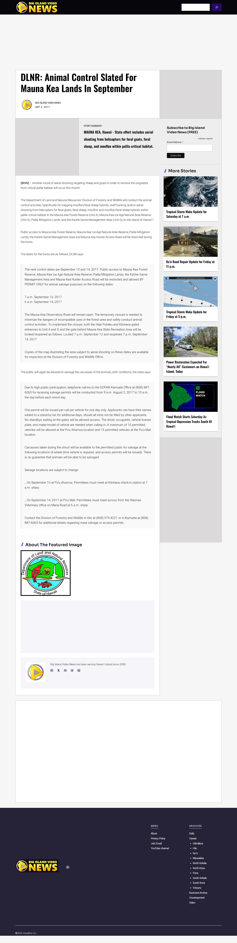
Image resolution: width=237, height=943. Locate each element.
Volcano (197, 887)
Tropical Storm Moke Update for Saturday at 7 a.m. (186, 214)
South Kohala (200, 878)
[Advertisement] (118, 42)
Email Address (175, 142)
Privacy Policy (158, 838)
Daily (191, 833)
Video (192, 902)
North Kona (199, 868)
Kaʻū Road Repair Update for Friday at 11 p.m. (190, 264)
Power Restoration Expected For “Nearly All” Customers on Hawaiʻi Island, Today (187, 367)
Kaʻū (195, 853)
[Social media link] (51, 670)
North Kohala (200, 863)
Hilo (195, 848)
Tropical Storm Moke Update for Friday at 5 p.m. (186, 314)
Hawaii (192, 838)
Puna (195, 873)
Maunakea (198, 858)
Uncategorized (196, 897)
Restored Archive (198, 892)
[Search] (217, 7)
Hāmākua (198, 843)
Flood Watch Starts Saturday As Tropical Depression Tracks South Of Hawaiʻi (189, 421)
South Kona (199, 882)
